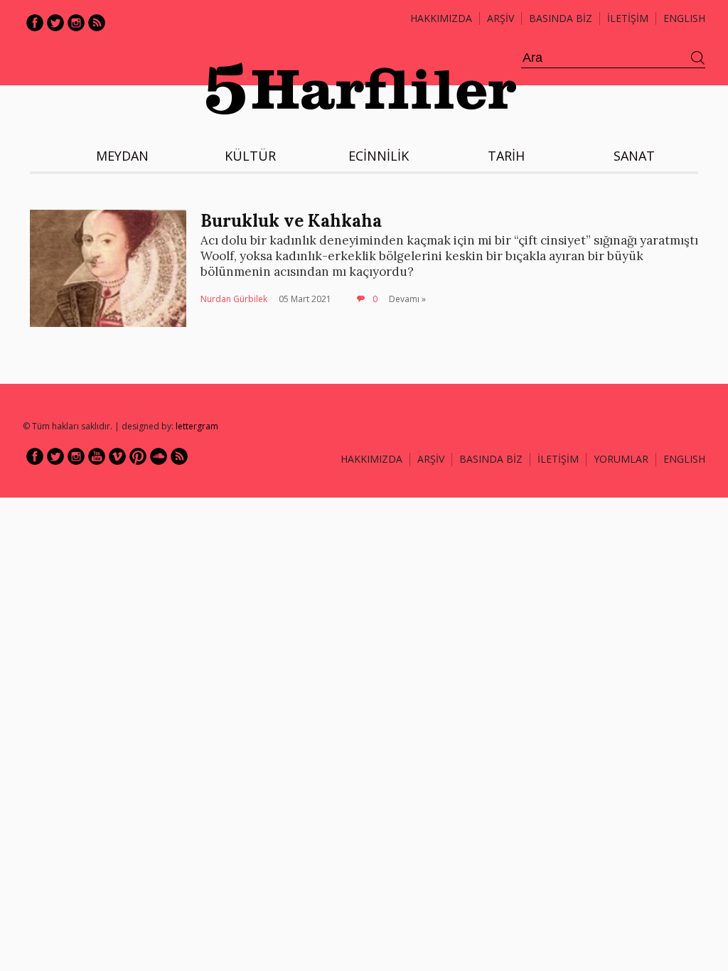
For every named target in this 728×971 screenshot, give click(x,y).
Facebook (34, 22)
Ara (698, 58)
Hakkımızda (441, 18)
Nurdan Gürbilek (233, 299)
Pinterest (137, 456)
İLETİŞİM (627, 18)
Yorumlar (621, 459)
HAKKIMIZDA (371, 459)
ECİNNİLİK (378, 155)
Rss (96, 22)
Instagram (76, 22)
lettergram (197, 426)
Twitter (55, 22)
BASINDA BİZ (560, 18)
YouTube (96, 456)
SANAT (634, 155)
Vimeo (117, 456)
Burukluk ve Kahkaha (291, 221)
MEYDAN (122, 155)
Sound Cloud (158, 456)
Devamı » (407, 299)
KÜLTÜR (250, 155)
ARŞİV (500, 18)
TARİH (506, 155)
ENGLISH (684, 18)
